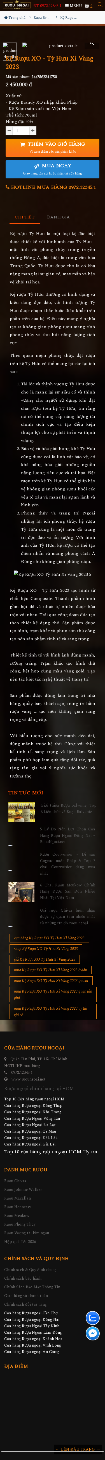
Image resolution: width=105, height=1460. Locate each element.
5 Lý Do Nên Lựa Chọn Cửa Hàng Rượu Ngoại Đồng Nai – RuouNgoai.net (67, 835)
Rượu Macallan (17, 1198)
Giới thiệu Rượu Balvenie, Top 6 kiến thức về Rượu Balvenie (69, 808)
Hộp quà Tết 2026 (20, 1242)
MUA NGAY (52, 169)
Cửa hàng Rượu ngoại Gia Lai (29, 1144)
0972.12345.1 (21, 1072)
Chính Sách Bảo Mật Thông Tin (32, 1287)
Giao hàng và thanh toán (26, 1296)
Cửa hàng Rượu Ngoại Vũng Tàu (32, 1118)
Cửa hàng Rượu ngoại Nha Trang (32, 1112)
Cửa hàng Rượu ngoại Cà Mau (30, 1131)
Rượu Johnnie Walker (23, 1190)
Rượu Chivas (15, 1181)
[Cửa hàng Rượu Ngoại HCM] (17, 4)
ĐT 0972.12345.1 (47, 6)
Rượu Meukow (16, 1216)
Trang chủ (16, 17)
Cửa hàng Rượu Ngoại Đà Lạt (30, 1125)
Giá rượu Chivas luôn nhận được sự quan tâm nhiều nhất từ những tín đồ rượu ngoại (67, 916)
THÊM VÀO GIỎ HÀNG (55, 147)
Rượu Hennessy (17, 1207)
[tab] (25, 217)
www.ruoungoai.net (28, 1079)
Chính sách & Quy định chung (30, 1270)
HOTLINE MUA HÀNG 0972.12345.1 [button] (53, 187)
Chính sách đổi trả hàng (25, 1304)
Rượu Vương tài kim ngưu (26, 1233)
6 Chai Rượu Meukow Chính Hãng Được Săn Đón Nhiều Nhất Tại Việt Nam (67, 891)
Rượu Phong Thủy (20, 1224)
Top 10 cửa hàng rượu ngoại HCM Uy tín (50, 1152)
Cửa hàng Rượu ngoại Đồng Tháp (33, 1106)
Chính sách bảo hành (22, 1278)
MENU (75, 6)
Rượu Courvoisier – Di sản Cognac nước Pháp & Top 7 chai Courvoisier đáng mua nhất (67, 863)
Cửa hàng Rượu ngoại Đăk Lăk (31, 1138)
